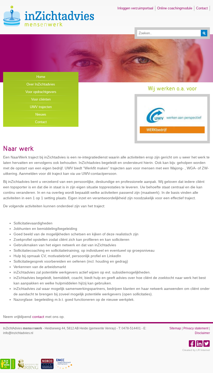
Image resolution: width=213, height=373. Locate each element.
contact (38, 317)
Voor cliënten (41, 99)
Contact (202, 8)
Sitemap (175, 328)
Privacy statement (195, 328)
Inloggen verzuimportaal (135, 8)
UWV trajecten (41, 107)
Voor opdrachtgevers (40, 92)
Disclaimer (202, 333)
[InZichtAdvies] (48, 31)
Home (40, 77)
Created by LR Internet (196, 350)
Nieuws (40, 114)
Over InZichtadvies (40, 84)
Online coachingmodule (174, 8)
